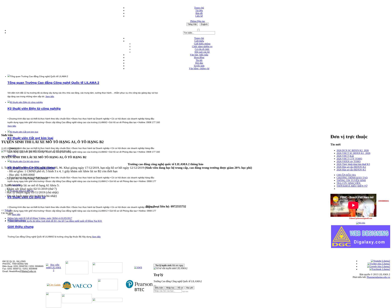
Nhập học (170, 288)
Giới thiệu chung (21, 226)
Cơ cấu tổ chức (202, 49)
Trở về (8, 210)
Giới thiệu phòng (202, 43)
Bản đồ (199, 13)
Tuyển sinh (199, 65)
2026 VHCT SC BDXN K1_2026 (353, 153)
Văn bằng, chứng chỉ (199, 68)
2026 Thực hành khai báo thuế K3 (353, 164)
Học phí (189, 288)
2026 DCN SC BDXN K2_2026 (353, 150)
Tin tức (199, 60)
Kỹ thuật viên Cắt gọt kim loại (30, 138)
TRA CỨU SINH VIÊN (348, 183)
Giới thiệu (199, 41)
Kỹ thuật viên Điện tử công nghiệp (34, 108)
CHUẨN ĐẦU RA (346, 175)
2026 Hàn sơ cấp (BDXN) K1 (351, 169)
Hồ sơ (180, 288)
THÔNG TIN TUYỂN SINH (351, 180)
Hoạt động (199, 57)
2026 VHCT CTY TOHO (349, 158)
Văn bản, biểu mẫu (199, 54)
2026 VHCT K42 (345, 156)
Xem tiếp (49, 96)
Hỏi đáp (199, 63)
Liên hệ (199, 16)
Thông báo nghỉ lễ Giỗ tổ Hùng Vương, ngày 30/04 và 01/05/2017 (39, 218)
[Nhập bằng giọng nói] (184, 291)
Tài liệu (199, 10)
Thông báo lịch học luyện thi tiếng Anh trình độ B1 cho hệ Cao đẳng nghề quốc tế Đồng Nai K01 (54, 221)
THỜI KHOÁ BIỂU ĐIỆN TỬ (352, 186)
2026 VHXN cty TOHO (349, 161)
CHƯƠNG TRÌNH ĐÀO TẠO (352, 177)
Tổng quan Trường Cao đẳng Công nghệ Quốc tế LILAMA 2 (53, 82)
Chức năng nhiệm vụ (202, 46)
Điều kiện (159, 288)
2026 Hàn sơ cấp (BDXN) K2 (351, 167)
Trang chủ (199, 7)
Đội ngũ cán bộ (202, 52)
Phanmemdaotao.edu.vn (378, 277)
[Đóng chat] (155, 285)
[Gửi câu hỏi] (187, 291)
